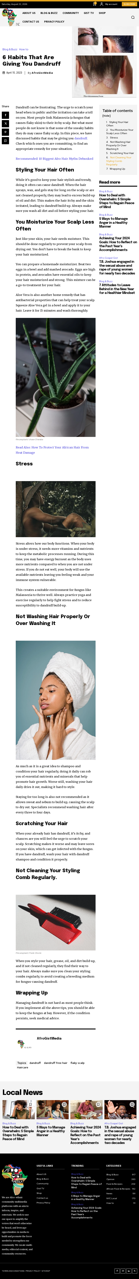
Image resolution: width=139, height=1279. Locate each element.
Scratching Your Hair (122, 153)
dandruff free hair (55, 1063)
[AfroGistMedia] (24, 1044)
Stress (114, 137)
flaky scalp (78, 1063)
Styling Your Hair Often (117, 123)
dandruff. (81, 138)
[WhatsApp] (5, 140)
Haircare (22, 1067)
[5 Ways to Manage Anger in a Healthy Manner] (53, 1109)
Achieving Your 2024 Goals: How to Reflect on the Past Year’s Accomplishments (85, 1135)
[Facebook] (5, 115)
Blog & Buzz (10, 49)
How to (23, 49)
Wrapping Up (117, 168)
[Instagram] (123, 1271)
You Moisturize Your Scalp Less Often (119, 131)
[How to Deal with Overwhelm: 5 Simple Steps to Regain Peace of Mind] (19, 1109)
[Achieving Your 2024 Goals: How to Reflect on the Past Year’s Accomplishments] (86, 1109)
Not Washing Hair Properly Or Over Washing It (118, 145)
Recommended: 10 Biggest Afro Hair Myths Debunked (54, 158)
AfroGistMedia (42, 72)
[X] (5, 123)
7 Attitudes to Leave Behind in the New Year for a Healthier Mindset (117, 289)
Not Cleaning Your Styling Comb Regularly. (118, 161)
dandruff (35, 1063)
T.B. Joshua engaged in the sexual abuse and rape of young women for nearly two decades (120, 1135)
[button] (133, 17)
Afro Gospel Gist (108, 257)
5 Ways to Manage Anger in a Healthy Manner (113, 222)
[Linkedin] (128, 1271)
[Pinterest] (5, 132)
